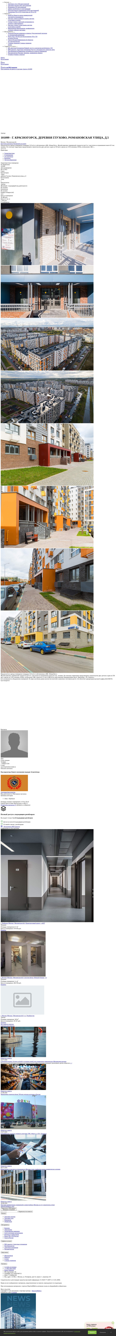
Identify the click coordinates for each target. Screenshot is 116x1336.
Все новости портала (7, 1024)
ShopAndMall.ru (36, 1291)
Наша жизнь (4, 1252)
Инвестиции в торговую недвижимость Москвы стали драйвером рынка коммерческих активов (30, 1169)
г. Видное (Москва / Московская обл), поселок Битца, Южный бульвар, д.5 (24, 977)
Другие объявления (10, 160)
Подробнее (95, 1328)
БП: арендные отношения (30, 48)
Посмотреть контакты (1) (8, 805)
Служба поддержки (10, 1267)
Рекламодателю (25, 53)
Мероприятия (21, 29)
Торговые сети (18, 4)
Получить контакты (7, 143)
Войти (3, 57)
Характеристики (9, 153)
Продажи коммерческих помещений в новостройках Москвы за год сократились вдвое (28, 1205)
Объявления (8, 1221)
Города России (8, 1238)
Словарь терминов (10, 1260)
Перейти (3, 930)
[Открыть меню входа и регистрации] (1, 61)
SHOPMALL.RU (7, 1206)
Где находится (8, 156)
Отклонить (103, 1332)
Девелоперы (8, 1229)
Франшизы (17, 7)
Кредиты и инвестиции (11, 1234)
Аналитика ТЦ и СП (22, 12)
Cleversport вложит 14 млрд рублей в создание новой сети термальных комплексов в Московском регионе (33, 1061)
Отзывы (16, 54)
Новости (20, 16)
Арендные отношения (11, 1247)
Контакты (7, 158)
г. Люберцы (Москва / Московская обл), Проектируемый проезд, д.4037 (23, 923)
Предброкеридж (27, 51)
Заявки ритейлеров (19, 9)
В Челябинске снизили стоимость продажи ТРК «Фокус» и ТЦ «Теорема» (24, 1133)
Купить (88, 1328)
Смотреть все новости (7, 1026)
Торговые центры (19, 5)
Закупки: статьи (20, 26)
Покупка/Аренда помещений (23, 10)
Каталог (3, 1213)
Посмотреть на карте (19, 143)
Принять (92, 1332)
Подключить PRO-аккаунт (11, 826)
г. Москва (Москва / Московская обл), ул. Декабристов (17, 1015)
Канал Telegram (9, 1270)
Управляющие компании (12, 1231)
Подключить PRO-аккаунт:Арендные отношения (8, 1209)
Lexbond (14, 1292)
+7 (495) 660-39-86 (10, 1268)
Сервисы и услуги (6, 1241)
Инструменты (5, 1225)
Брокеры (7, 1228)
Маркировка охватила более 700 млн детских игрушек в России (20, 1094)
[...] (71, 1063)
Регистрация (5, 59)
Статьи (21, 22)
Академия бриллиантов (8, 792)
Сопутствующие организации (13, 1233)
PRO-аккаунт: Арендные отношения (31, 49)
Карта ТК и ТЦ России (11, 1236)
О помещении (8, 155)
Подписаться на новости (25, 1211)
